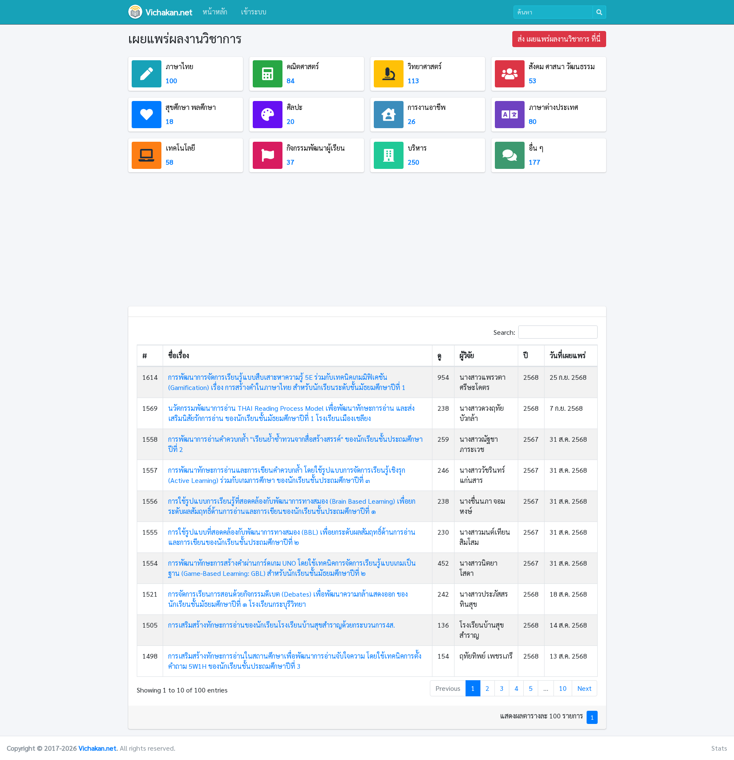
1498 (150, 655)
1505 (150, 624)
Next (584, 688)
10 (563, 688)
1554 (150, 562)
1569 (150, 408)
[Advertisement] (367, 242)
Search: (504, 331)
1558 (150, 439)
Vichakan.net (97, 747)
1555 (150, 531)
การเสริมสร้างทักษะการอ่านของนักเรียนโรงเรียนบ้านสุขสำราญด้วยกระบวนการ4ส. (281, 624)
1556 (150, 500)
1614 (150, 377)
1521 (150, 593)
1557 (150, 470)
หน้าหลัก (215, 11)
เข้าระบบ (253, 11)
